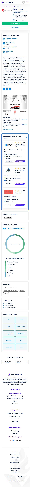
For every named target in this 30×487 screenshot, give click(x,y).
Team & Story (15, 431)
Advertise (15, 404)
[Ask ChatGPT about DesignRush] (17, 440)
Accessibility (15, 460)
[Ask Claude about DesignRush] (10, 440)
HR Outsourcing (7, 217)
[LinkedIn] (8, 476)
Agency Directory (10, 6)
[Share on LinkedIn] (7, 89)
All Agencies (15, 421)
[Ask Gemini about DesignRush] (13, 440)
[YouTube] (21, 476)
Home (3, 6)
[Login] (23, 2)
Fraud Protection (15, 462)
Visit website (14, 23)
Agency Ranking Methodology (15, 396)
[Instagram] (11, 476)
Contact (14, 27)
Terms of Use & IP (15, 454)
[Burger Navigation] (28, 2)
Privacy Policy (15, 457)
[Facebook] (15, 476)
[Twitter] (18, 476)
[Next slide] (26, 244)
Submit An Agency (15, 416)
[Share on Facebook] (4, 89)
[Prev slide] (4, 244)
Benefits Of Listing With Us (15, 413)
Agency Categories (15, 393)
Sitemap (15, 452)
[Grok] (20, 440)
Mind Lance (18, 9)
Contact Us (15, 433)
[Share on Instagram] (10, 89)
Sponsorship (15, 419)
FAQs (15, 401)
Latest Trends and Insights (15, 398)
